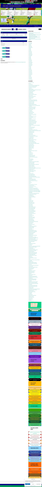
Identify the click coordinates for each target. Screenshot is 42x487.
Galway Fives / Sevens (31, 173)
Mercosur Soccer (30, 223)
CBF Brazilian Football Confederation (32, 104)
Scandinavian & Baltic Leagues (32, 254)
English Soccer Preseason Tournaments (33, 150)
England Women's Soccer (31, 145)
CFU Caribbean (30, 110)
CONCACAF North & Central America (33, 121)
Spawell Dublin (30, 260)
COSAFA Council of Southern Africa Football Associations (35, 130)
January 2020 (30, 71)
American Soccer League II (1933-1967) (33, 86)
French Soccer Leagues (31, 171)
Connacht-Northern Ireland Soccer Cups (33, 129)
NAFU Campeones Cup (31, 229)
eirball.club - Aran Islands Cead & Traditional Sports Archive (35, 424)
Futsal (29, 172)
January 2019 (30, 78)
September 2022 (30, 47)
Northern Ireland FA (23, 25)
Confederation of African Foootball (32, 122)
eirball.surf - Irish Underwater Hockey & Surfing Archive (34, 469)
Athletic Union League (31, 93)
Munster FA (19, 25)
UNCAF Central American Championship (33, 282)
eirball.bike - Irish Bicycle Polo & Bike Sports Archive (34, 400)
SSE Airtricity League (31, 261)
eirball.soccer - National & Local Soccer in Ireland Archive (35, 356)
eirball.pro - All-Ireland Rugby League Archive (34, 365)
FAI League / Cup (30, 152)
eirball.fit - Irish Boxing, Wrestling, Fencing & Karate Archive (35, 436)
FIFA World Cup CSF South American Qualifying (34, 161)
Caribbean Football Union (31, 103)
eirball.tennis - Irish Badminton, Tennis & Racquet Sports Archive (35, 374)
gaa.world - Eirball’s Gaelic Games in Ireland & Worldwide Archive (35, 410)
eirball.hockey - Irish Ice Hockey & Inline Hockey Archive (35, 324)
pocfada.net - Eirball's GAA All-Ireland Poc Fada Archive (34, 419)
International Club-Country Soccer (32, 186)
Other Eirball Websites (35, 25)
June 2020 (30, 67)
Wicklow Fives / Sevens (31, 296)
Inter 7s (30, 183)
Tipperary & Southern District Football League (33, 265)
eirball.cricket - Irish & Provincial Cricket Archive (35, 345)
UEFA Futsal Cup (30, 275)
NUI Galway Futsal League (31, 241)
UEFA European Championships (32, 270)
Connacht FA (10, 25)
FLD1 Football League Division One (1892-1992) (34, 164)
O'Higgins (30, 242)
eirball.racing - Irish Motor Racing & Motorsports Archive (35, 403)
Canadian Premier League (31, 101)
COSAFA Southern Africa (31, 131)
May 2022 (30, 49)
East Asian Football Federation (32, 141)
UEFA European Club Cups (31, 271)
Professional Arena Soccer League (32, 250)
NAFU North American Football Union (33, 230)
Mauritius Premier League (31, 220)
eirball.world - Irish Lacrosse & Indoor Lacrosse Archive (34, 330)
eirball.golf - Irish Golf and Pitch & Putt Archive (35, 353)
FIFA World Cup (30, 160)
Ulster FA (27, 25)
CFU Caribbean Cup (31, 111)
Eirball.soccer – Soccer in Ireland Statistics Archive (23, 21)
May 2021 (30, 57)
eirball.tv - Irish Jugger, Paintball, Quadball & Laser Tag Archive (35, 475)
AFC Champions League (31, 82)
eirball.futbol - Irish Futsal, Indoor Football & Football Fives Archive (35, 371)
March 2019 (30, 76)
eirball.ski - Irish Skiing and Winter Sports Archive (35, 439)
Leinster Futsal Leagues (31, 209)
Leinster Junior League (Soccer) (32, 210)
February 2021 (30, 60)
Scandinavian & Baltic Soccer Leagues (33, 255)
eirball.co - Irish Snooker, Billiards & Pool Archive (35, 380)
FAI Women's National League (32, 155)
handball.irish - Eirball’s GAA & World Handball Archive (34, 413)
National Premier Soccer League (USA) (33, 231)
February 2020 (30, 70)
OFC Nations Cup (31, 244)
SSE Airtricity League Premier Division (33, 262)
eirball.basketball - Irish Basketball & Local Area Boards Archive (34, 327)
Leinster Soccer (30, 214)
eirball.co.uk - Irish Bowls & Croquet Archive (35, 377)
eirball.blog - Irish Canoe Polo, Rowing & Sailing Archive (34, 394)
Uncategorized (30, 284)
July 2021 (30, 56)
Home (1, 25)
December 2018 (30, 79)
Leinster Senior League (31, 212)
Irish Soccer (30, 198)
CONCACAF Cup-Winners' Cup (32, 120)
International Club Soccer (31, 185)
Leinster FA (17, 25)
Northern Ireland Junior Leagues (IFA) (33, 240)
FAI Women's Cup (31, 154)
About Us (7, 25)
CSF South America (31, 133)
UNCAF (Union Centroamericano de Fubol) (33, 281)
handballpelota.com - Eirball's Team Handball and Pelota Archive (35, 458)
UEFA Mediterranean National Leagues (33, 276)
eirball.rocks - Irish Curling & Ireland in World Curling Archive (35, 445)
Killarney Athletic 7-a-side (31, 202)
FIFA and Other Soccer (30, 25)
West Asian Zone (31, 294)
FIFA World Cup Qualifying (31, 162)
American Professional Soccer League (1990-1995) (34, 85)
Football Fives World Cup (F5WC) (32, 170)
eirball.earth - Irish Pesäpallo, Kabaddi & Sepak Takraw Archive (35, 461)
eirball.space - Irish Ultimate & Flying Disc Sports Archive (34, 472)
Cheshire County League (31, 112)
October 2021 (30, 55)
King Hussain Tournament (31, 203)
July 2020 (30, 66)
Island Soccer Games (31, 200)
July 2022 (30, 48)
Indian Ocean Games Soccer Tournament (33, 180)
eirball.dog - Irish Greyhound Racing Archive (35, 388)
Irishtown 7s (30, 199)
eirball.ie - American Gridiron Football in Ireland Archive (35, 318)
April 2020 (30, 68)
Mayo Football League (31, 222)
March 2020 (30, 69)
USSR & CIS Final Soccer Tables (32, 291)
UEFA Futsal (30, 273)
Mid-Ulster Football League (31, 224)
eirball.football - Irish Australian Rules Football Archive (35, 368)
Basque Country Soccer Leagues (32, 96)
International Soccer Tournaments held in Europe (34, 193)
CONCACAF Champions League (32, 119)
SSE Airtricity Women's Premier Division (33, 263)
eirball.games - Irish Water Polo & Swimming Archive (35, 391)
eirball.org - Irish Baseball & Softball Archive (35, 321)
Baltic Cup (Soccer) (31, 95)
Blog (2, 25)
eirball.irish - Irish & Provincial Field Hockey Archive (35, 347)
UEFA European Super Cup (31, 272)
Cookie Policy (31, 485)
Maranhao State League (31, 219)
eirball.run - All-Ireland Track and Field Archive (35, 433)
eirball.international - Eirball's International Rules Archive (34, 422)
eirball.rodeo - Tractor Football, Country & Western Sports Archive (35, 478)
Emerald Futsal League (31, 144)
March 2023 (30, 45)
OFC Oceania (30, 245)
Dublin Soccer (13, 25)
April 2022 (30, 50)
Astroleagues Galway (31, 91)
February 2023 (30, 46)
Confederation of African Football (32, 123)
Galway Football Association (32, 174)
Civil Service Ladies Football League (32, 114)
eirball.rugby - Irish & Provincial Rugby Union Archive (35, 342)
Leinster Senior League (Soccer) (32, 213)
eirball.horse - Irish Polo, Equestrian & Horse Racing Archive (35, 397)
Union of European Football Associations (33, 285)
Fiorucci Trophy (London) (31, 163)
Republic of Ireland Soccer (31, 251)
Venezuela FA (30, 293)
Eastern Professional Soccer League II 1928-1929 (34, 143)
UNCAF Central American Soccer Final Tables (33, 283)
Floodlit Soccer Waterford (31, 165)
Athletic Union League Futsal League (32, 94)
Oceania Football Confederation (32, 243)
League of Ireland (31, 204)
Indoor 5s (30, 181)
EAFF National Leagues (31, 140)
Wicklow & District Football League (32, 295)
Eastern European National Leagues (32, 142)
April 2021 (30, 58)
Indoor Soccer (30, 182)
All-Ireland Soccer (31, 84)
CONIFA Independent (31, 124)
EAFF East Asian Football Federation (32, 139)
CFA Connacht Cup (31, 109)
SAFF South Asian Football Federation (33, 253)
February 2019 (30, 77)
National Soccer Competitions (32, 232)
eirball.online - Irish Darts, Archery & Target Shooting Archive (34, 442)
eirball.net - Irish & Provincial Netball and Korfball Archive (34, 350)
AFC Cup (30, 83)
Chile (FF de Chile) (31, 113)
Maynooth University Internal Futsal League (33, 221)
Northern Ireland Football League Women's (33, 239)
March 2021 (30, 59)
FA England (30, 151)
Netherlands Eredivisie (31, 233)
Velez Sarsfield (30, 292)
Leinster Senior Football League (32, 211)
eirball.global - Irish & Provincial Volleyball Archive (35, 333)
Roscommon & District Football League (33, 252)
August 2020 (30, 65)
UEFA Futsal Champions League (32, 274)
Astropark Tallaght (31, 92)
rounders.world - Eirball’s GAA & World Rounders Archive (35, 416)
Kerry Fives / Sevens (31, 201)
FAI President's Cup (31, 153)
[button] (40, 479)
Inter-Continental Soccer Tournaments (33, 184)
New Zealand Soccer (31, 234)
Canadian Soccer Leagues (31, 102)
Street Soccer (30, 264)
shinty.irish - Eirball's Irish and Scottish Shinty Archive (34, 455)
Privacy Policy (34, 485)
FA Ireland (5, 25)
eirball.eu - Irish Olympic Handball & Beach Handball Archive (35, 452)
